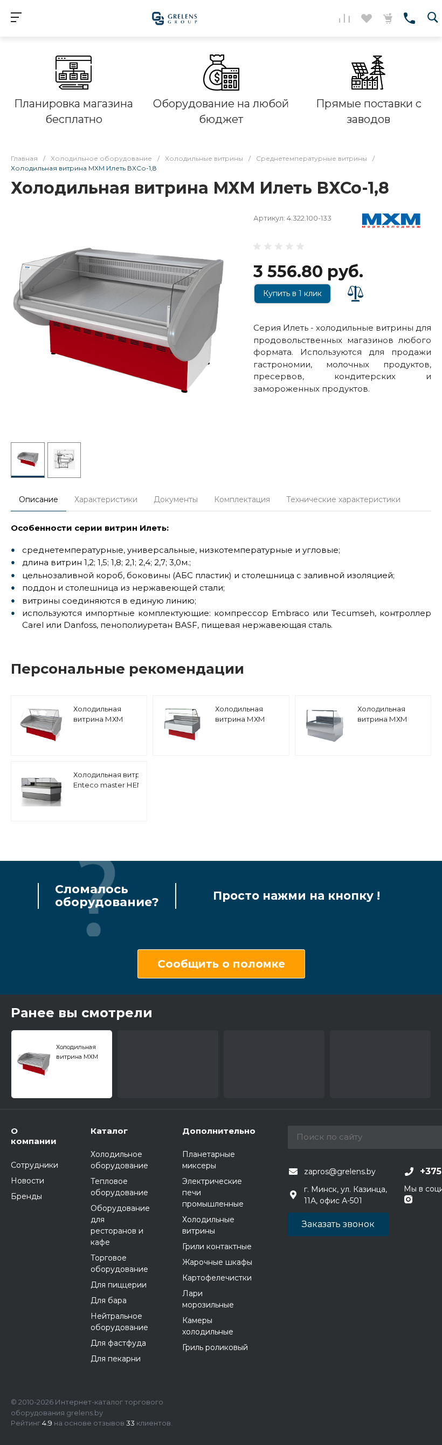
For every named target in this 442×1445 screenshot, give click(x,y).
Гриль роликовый (215, 1347)
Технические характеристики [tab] (343, 499)
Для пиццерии (119, 1285)
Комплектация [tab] (242, 499)
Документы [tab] (176, 499)
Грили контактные (217, 1246)
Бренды (26, 1196)
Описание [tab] (38, 499)
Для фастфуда (118, 1343)
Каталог (109, 1131)
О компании (34, 1136)
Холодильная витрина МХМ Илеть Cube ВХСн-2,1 (382, 724)
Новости (27, 1181)
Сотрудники (34, 1165)
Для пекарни (116, 1359)
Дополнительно (218, 1131)
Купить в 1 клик (292, 293)
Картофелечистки (217, 1278)
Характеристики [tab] (105, 499)
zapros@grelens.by (340, 1171)
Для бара (109, 1300)
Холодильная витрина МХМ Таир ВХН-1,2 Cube (247, 719)
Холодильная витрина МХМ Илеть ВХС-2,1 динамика (98, 724)
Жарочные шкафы (217, 1262)
